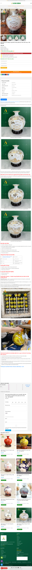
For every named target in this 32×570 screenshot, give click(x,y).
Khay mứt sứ (18, 542)
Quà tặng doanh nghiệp (19, 543)
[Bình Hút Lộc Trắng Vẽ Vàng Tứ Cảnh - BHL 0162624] (24, 515)
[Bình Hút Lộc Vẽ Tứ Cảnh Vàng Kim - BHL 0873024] (8, 515)
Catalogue (18, 545)
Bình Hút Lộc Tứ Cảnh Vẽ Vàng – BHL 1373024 (7, 475)
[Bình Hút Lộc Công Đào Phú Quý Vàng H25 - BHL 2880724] (24, 441)
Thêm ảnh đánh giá (7, 411)
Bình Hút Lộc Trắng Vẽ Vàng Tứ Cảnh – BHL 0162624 (23, 524)
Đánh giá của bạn (7, 405)
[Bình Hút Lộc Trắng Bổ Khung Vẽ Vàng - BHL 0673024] (8, 490)
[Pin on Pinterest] (7, 74)
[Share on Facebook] (2, 74)
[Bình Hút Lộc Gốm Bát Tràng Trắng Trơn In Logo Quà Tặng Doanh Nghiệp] (24, 490)
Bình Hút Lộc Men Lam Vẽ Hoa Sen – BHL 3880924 (23, 475)
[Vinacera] (8, 538)
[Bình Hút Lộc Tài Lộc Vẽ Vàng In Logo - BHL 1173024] (8, 441)
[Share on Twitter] (4, 74)
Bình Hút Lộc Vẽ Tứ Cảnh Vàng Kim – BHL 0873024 (7, 524)
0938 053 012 (19, 550)
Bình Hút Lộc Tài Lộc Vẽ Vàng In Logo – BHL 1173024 (8, 450)
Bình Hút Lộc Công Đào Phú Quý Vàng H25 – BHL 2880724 (23, 450)
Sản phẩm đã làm (19, 544)
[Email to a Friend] (5, 74)
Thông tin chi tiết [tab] (3, 99)
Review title (6, 398)
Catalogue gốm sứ (7, 563)
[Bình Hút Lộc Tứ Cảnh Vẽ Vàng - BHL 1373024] (8, 466)
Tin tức (2, 554)
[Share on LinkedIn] (8, 74)
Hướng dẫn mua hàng (3, 555)
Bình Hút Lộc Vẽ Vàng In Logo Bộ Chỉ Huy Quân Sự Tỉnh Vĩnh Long (10, 101)
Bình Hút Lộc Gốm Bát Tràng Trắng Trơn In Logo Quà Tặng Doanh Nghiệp (24, 500)
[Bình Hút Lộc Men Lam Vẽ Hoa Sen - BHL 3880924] (24, 466)
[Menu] (1, 3)
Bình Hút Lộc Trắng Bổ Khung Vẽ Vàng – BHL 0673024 (8, 500)
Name (6, 418)
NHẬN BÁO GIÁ (3, 455)
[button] (25, 22)
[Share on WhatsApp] (1, 74)
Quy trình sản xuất (3, 552)
